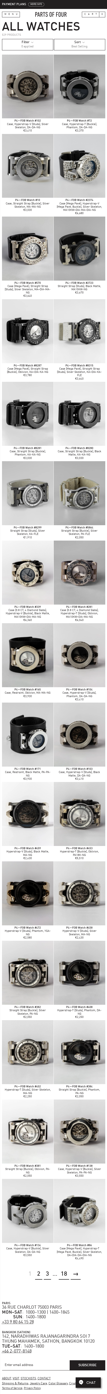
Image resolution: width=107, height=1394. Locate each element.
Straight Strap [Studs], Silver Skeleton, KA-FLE (27, 531)
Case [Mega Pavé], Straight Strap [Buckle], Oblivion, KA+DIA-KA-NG (27, 369)
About (6, 1378)
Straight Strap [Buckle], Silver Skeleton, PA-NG (27, 1010)
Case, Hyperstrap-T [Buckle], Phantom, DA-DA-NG (79, 124)
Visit (16, 1378)
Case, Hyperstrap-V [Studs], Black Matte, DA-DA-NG (79, 772)
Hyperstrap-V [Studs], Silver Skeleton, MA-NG (79, 931)
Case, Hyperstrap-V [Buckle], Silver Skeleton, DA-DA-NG (27, 1248)
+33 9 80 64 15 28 (18, 1322)
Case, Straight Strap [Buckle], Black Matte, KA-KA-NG (79, 451)
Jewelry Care (38, 1383)
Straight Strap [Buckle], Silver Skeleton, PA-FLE (79, 531)
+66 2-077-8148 (17, 1351)
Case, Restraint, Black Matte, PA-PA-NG (28, 772)
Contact (44, 1378)
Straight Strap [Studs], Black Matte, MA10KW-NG (79, 286)
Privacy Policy (32, 1388)
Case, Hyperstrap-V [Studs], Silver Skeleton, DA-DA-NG (28, 124)
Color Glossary (58, 1383)
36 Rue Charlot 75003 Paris (32, 1307)
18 (64, 1274)
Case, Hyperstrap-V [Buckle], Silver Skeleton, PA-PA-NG (79, 1169)
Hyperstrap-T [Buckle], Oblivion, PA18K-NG (79, 851)
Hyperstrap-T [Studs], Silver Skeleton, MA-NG (28, 1090)
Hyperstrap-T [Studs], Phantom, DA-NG (79, 1010)
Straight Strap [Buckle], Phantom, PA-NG (79, 1090)
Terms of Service (12, 1388)
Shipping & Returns (15, 1383)
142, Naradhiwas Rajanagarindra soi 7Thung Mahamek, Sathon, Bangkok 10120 (48, 1339)
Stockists (28, 1378)
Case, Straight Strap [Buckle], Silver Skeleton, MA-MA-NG (28, 203)
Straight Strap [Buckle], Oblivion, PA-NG (27, 1169)
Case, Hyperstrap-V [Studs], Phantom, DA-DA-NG (79, 693)
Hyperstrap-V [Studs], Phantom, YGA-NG (28, 931)
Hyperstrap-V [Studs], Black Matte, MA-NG (27, 851)
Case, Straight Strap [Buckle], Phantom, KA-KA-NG (28, 451)
